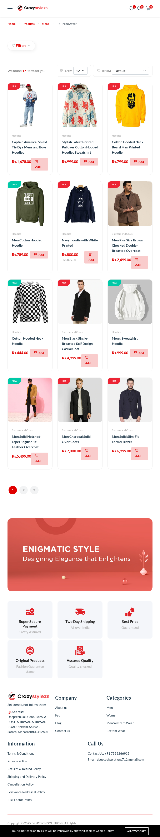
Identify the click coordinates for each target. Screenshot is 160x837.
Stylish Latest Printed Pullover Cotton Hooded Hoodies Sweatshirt (80, 147)
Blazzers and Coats (122, 233)
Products (29, 23)
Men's (45, 23)
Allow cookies (136, 831)
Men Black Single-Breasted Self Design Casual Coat (77, 343)
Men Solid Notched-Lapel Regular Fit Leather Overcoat (26, 441)
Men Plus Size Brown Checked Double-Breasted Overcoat (127, 245)
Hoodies (16, 135)
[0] (132, 8)
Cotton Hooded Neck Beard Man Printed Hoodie (127, 147)
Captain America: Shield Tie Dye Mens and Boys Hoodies (29, 147)
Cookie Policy (105, 830)
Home (11, 23)
